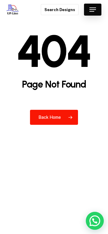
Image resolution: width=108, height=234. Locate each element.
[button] (92, 10)
